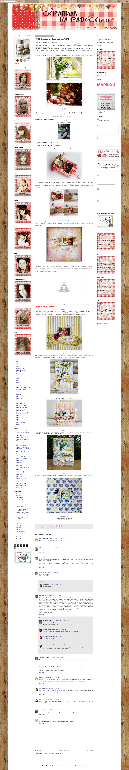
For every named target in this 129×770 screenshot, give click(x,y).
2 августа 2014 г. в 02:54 (54, 595)
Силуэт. (18, 396)
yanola (41, 710)
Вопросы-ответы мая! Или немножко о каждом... (23, 445)
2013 (17, 536)
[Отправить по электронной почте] (55, 526)
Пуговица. (18, 394)
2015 (17, 493)
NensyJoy (64, 309)
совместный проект (21, 480)
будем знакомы (20, 437)
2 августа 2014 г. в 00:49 (56, 538)
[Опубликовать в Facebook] (60, 526)
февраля (19, 531)
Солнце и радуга (20, 403)
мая (18, 525)
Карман (17, 378)
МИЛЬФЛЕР (18, 382)
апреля (19, 527)
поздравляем (19, 473)
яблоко (17, 424)
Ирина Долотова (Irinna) (50, 645)
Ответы (42, 581)
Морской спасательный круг (23, 387)
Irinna (64, 354)
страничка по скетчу (21, 483)
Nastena (64, 473)
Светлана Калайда (48, 620)
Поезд (17, 393)
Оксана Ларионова (44, 719)
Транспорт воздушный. (22, 407)
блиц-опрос (19, 435)
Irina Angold (42, 557)
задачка (18, 460)
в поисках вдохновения (22, 439)
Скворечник (19, 398)
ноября (19, 500)
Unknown (41, 677)
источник (64, 108)
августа (19, 506)
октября (19, 502)
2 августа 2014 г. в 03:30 (61, 620)
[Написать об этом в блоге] (56, 526)
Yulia (40, 548)
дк (16, 453)
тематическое (19, 485)
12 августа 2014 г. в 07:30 (57, 719)
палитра (18, 469)
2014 (17, 496)
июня (18, 523)
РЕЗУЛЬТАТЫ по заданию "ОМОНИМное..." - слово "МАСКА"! (23, 509)
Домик (17, 375)
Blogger (84, 766)
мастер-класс (19, 464)
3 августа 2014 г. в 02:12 (65, 645)
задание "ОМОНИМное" (21, 457)
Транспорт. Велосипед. (22, 412)
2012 (17, 538)
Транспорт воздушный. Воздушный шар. (22, 409)
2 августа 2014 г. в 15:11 (51, 699)
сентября (20, 504)
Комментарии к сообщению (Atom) (54, 753)
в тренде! (18, 442)
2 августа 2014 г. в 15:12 (55, 636)
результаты (19, 474)
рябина (17, 421)
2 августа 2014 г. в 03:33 (56, 657)
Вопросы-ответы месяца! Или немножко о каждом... (23, 448)
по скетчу (18, 471)
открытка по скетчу (21, 467)
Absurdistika (64, 121)
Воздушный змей (20, 368)
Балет (17, 363)
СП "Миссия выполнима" (71, 304)
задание (18, 455)
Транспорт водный (21, 405)
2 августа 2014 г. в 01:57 (50, 548)
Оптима (41, 572)
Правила (27, 31)
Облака (17, 391)
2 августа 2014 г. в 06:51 (51, 688)
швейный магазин (20, 422)
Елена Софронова (43, 538)
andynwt (71, 766)
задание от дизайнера (22, 458)
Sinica (64, 430)
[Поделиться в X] (58, 526)
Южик (44, 584)
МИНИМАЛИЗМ (19, 384)
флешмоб (18, 487)
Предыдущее (90, 750)
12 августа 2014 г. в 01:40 (51, 710)
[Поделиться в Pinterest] (61, 526)
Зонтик (17, 377)
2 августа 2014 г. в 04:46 (51, 677)
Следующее (38, 750)
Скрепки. (18, 400)
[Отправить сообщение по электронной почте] (51, 525)
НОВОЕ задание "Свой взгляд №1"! (23, 518)
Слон (17, 402)
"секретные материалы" (22, 432)
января (19, 534)
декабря (19, 497)
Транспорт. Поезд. (21, 413)
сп (16, 482)
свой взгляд (43, 528)
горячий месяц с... (21, 451)
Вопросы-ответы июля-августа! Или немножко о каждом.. (23, 514)
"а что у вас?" (20, 431)
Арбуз (17, 361)
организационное (20, 465)
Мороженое (18, 385)
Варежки (18, 366)
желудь (17, 417)
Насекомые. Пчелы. (21, 389)
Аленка (64, 397)
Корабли (18, 380)
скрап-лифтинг (20, 478)
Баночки (18, 365)
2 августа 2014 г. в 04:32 (52, 666)
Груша (17, 373)
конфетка (18, 462)
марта (19, 529)
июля (18, 521)
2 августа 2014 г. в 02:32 (50, 572)
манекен (18, 419)
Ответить (41, 543)
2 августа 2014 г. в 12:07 (58, 629)
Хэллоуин (18, 415)
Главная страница (18, 31)
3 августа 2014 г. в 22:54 (55, 584)
